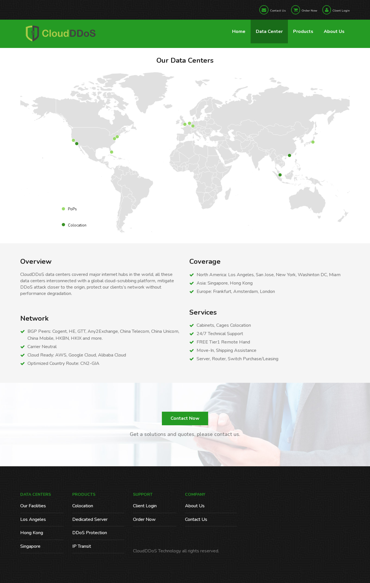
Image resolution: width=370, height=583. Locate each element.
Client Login (341, 11)
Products (303, 31)
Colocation (82, 506)
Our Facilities (33, 506)
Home (238, 31)
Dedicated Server (90, 519)
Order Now (309, 11)
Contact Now (185, 418)
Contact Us (278, 11)
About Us (334, 31)
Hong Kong (31, 533)
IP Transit (81, 546)
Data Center (269, 31)
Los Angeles (33, 519)
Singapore (30, 546)
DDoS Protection (89, 533)
